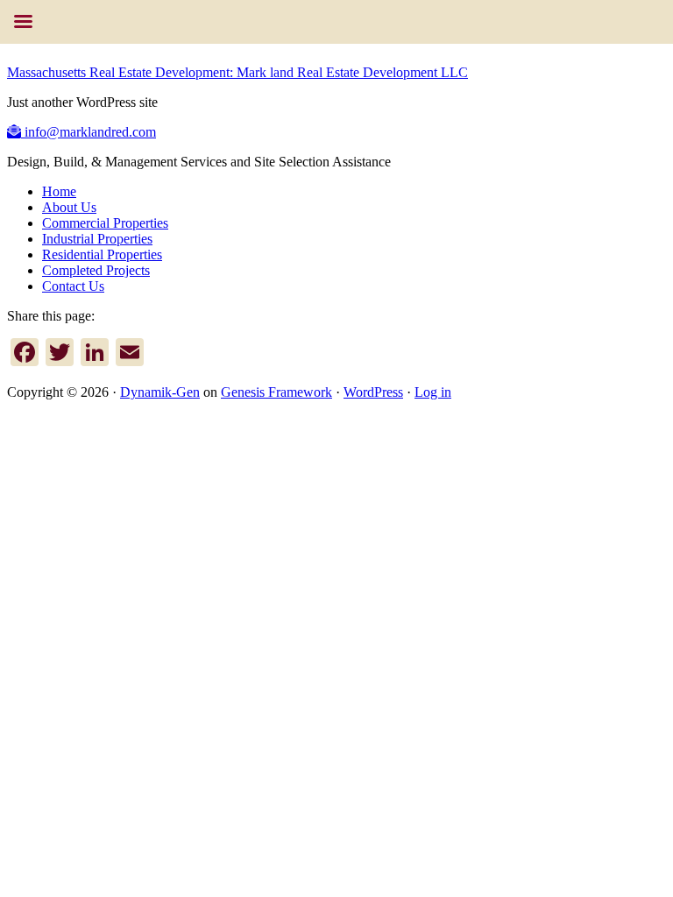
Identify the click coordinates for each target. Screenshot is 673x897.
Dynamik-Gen (160, 392)
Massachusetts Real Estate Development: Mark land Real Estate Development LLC (237, 72)
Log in (432, 392)
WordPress (373, 392)
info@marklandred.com (88, 131)
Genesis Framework (276, 392)
